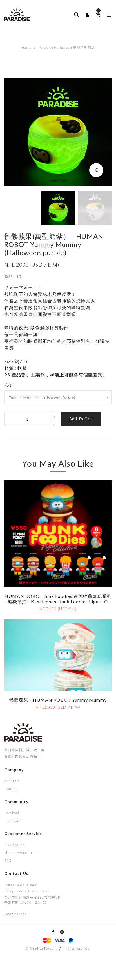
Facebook (12, 813)
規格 (8, 385)
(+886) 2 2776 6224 (21, 884)
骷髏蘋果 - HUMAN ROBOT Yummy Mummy (58, 699)
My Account (14, 845)
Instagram (13, 820)
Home (26, 47)
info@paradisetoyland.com (26, 891)
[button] (109, 15)
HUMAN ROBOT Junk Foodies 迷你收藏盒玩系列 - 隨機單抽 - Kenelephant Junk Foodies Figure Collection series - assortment (58, 601)
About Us (12, 781)
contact (11, 789)
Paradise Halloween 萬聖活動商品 (67, 47)
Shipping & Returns (20, 852)
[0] (98, 15)
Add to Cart (81, 419)
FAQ (8, 860)
